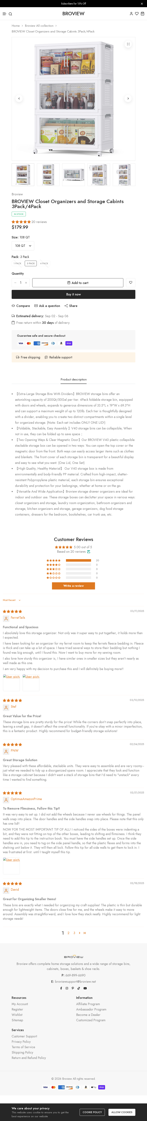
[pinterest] (73, 988)
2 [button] (68, 933)
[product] (128, 44)
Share (73, 306)
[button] (5, 14)
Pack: (20, 257)
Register (17, 1009)
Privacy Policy (21, 1042)
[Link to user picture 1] (11, 682)
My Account (20, 1004)
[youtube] (85, 988)
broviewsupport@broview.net (75, 981)
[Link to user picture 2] (31, 682)
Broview (17, 194)
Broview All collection (39, 25)
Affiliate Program (88, 1004)
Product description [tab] (74, 380)
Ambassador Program (91, 1009)
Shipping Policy (22, 1052)
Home (16, 25)
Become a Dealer (88, 1015)
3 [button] (74, 933)
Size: (21, 237)
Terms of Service (23, 1047)
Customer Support (24, 1036)
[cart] (142, 13)
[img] (12, 611)
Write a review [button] (73, 586)
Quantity (18, 273)
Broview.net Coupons (14, 1098)
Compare (23, 306)
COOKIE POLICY (92, 1112)
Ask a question (49, 306)
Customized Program (90, 1020)
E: (52, 981)
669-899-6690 (75, 975)
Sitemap (17, 1020)
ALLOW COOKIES (122, 1112)
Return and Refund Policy (29, 1058)
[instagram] (67, 988)
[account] (131, 13)
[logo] (73, 956)
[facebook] (61, 988)
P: (63, 975)
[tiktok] (78, 988)
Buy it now (73, 294)
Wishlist (17, 1015)
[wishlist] (137, 13)
